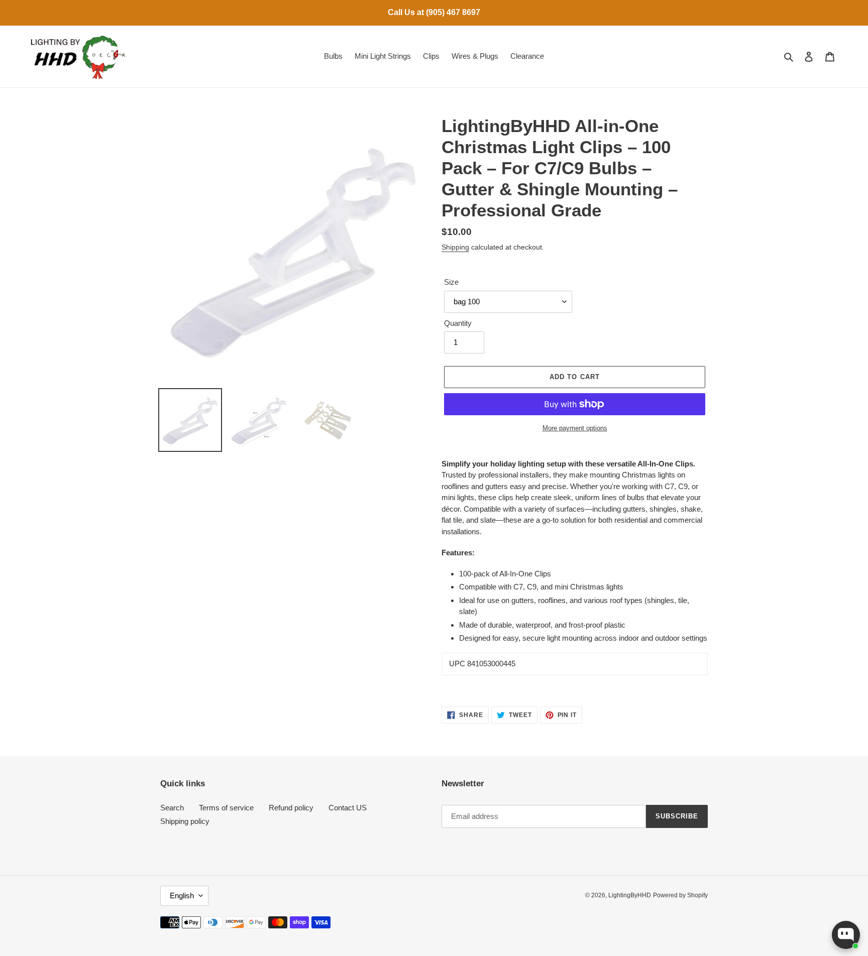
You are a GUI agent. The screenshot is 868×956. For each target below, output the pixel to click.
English (182, 895)
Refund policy (291, 807)
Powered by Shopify (680, 895)
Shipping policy (184, 821)
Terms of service (226, 807)
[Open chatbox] (846, 935)
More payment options (574, 428)
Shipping (455, 247)
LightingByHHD (629, 895)
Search (172, 807)
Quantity (458, 323)
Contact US (348, 807)
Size (451, 282)
